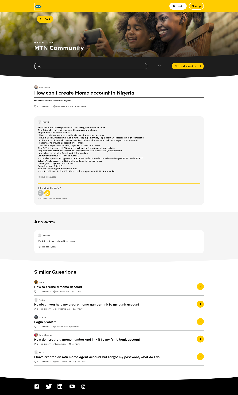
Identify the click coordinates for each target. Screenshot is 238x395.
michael (46, 236)
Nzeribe (42, 318)
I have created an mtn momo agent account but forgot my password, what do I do (97, 357)
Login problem (45, 322)
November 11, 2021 (48, 177)
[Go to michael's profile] (39, 236)
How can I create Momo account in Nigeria (84, 93)
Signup (196, 6)
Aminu (42, 300)
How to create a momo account (58, 287)
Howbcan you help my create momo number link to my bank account (86, 304)
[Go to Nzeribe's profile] (36, 317)
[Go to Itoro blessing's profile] (36, 335)
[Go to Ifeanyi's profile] (39, 122)
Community (46, 106)
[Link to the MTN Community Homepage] (38, 6)
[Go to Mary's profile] (36, 282)
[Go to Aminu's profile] (36, 300)
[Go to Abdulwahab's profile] (36, 87)
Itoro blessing (45, 335)
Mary (41, 282)
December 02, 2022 (48, 247)
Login (180, 6)
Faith (41, 352)
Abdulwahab (45, 87)
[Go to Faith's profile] (36, 352)
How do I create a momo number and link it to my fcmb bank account (87, 339)
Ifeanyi (46, 122)
